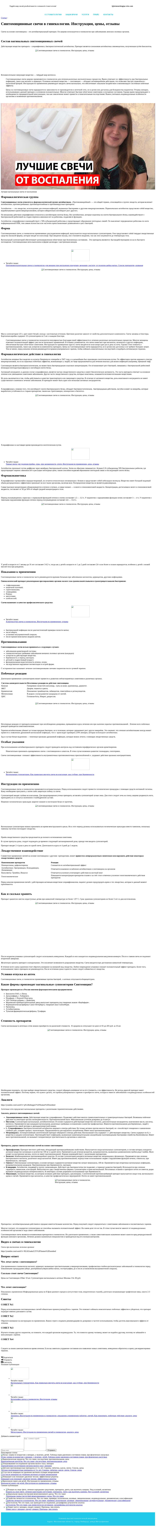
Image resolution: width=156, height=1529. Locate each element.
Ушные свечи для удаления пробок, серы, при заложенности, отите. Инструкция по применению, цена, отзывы (52, 464)
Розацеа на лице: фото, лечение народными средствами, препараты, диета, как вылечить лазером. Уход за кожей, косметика (57, 1492)
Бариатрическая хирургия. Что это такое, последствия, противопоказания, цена (34, 1461)
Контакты (108, 15)
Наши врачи (72, 15)
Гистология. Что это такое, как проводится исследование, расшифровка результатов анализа (44, 1505)
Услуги (85, 15)
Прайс (96, 15)
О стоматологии (53, 15)
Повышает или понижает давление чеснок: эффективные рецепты (28, 1479)
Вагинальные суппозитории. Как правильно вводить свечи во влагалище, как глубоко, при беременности (50, 774)
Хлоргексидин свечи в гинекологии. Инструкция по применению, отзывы (37, 622)
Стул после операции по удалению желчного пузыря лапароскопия (29, 1474)
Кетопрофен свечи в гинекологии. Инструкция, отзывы (34, 1399)
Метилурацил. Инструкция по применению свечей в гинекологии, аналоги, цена (45, 1432)
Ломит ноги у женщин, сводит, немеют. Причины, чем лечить (32, 1509)
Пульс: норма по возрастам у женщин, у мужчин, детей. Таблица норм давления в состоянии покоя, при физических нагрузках (54, 1457)
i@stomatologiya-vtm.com (122, 6)
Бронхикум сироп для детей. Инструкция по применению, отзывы (29, 1483)
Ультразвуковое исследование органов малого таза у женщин (26, 1466)
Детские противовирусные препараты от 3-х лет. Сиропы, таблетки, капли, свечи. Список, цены (41, 1470)
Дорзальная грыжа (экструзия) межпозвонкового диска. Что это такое (35, 1496)
